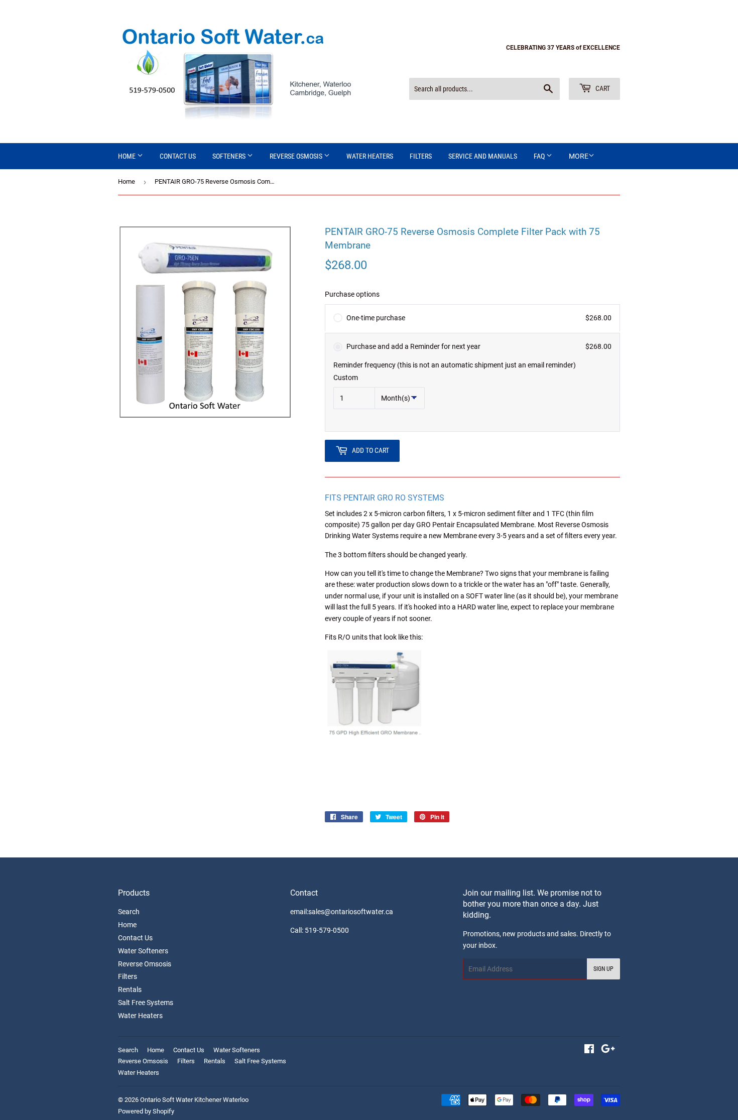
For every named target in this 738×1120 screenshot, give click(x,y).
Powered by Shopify (146, 1111)
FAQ (540, 156)
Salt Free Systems (145, 1003)
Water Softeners (143, 951)
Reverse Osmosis (297, 156)
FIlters (421, 156)
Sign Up (603, 968)
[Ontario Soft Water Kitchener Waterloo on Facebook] (589, 1050)
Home (127, 156)
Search (129, 912)
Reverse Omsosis (144, 964)
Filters (127, 976)
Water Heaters (369, 156)
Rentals (130, 989)
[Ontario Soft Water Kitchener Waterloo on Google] (608, 1050)
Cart (602, 88)
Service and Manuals (482, 156)
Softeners (229, 156)
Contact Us (178, 156)
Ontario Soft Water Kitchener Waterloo (194, 1099)
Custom (345, 378)
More (578, 156)
